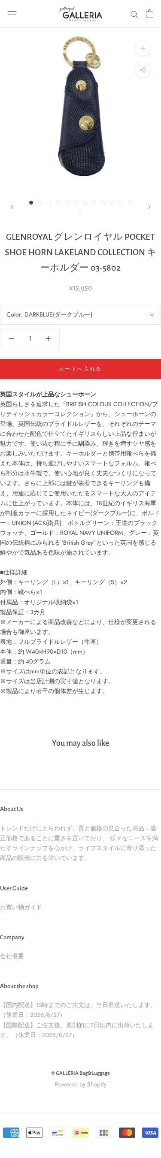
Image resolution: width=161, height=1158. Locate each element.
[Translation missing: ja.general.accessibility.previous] (11, 207)
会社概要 (12, 956)
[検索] (134, 14)
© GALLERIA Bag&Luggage (80, 1073)
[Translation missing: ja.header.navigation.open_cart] (149, 13)
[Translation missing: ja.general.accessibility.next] (149, 207)
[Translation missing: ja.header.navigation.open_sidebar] (12, 13)
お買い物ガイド (21, 907)
